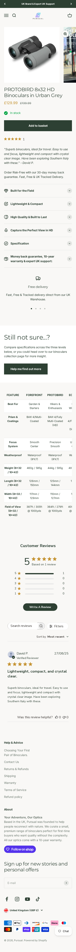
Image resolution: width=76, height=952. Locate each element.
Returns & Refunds (16, 769)
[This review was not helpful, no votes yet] (64, 717)
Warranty (10, 782)
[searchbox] (22, 626)
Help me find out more (26, 369)
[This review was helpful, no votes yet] (56, 717)
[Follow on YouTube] (27, 899)
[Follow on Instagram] (17, 899)
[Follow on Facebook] (7, 899)
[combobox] (52, 637)
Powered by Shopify (35, 940)
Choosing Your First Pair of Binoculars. (17, 752)
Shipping (10, 776)
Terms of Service (15, 790)
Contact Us (11, 762)
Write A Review (40, 607)
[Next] (71, 4)
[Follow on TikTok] (38, 899)
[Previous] (4, 4)
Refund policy (13, 796)
